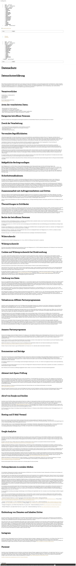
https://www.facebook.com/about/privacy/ (10, 498)
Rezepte (9, 7)
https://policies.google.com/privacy (54, 501)
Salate (7, 15)
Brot (6, 21)
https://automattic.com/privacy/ (7, 386)
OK (54, 565)
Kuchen (7, 23)
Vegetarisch (8, 10)
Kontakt (10, 25)
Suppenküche (8, 13)
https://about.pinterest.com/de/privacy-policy (50, 506)
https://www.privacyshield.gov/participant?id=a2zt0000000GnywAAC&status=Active (17, 499)
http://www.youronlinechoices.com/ (46, 272)
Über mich (10, 5)
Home (8, 4)
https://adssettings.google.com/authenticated (14, 502)
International (8, 18)
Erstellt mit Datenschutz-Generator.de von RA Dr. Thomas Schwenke (14, 557)
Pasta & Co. (8, 14)
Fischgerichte (8, 17)
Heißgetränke (8, 24)
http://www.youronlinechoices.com (49, 498)
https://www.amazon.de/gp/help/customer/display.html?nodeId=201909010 (16, 343)
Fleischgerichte (8, 16)
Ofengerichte (8, 12)
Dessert (7, 22)
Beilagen (7, 9)
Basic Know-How (9, 8)
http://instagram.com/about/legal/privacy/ (52, 504)
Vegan (7, 11)
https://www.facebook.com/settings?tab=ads (31, 498)
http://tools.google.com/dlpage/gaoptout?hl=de (39, 455)
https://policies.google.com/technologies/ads (11, 458)
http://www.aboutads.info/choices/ (25, 272)
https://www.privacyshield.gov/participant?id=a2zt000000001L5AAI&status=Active (18, 442)
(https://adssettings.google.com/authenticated (10, 459)
